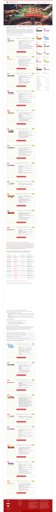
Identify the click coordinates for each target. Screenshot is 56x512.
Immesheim (41, 78)
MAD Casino (20, 93)
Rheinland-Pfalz (16, 498)
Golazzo (20, 75)
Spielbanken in (8, 498)
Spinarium (20, 147)
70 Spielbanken (16, 243)
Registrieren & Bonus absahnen (21, 51)
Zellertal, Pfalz (41, 86)
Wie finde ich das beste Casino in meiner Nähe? (13, 336)
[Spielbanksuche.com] (12, 2)
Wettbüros (20, 505)
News (48, 2)
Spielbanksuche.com (14, 29)
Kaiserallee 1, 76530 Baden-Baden (16, 268)
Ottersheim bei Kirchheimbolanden (42, 84)
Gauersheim (41, 80)
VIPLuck (20, 40)
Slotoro (20, 165)
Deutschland (12, 498)
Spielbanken (38, 2)
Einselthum (41, 79)
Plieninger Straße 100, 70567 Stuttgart (16, 277)
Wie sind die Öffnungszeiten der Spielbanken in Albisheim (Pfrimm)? (16, 334)
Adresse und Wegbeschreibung (16, 257)
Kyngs (19, 112)
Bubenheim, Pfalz (42, 85)
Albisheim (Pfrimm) (25, 38)
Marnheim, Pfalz (41, 90)
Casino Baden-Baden (9, 246)
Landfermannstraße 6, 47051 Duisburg (16, 273)
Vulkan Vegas (10, 244)
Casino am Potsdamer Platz (30, 246)
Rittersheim (41, 87)
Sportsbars (20, 502)
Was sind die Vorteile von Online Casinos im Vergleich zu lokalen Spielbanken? (18, 338)
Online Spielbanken (44, 2)
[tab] (20, 333)
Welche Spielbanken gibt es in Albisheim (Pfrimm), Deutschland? (16, 332)
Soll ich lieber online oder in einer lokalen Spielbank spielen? (15, 340)
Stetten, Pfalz (42, 81)
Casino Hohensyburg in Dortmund (19, 246)
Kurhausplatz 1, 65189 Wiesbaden (16, 275)
